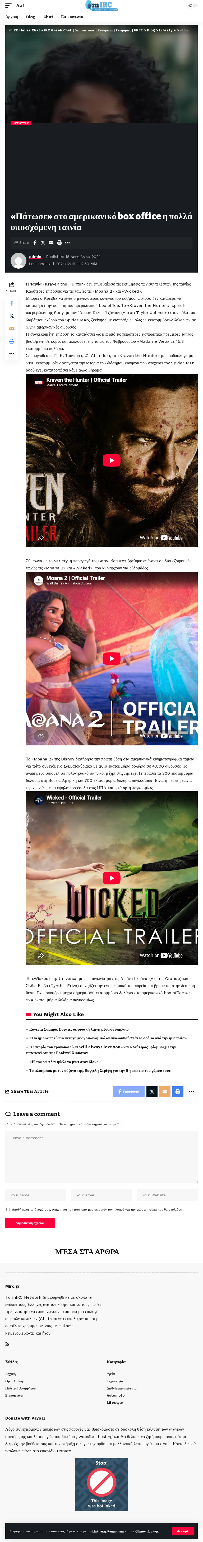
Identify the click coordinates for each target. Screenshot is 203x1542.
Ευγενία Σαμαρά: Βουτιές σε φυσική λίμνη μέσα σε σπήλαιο (79, 1029)
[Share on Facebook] (34, 243)
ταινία (35, 284)
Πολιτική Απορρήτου (108, 1531)
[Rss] (7, 1344)
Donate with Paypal (25, 1418)
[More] (67, 243)
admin (35, 256)
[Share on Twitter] (43, 243)
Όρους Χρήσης (147, 1531)
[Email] (51, 243)
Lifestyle (20, 123)
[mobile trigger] (9, 5)
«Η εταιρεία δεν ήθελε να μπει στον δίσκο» (65, 1061)
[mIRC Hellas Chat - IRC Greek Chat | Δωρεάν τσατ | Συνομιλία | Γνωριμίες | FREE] (101, 5)
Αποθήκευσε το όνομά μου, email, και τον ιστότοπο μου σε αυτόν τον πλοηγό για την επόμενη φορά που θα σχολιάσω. (98, 1209)
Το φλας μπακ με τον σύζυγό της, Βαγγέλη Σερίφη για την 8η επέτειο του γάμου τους (99, 1070)
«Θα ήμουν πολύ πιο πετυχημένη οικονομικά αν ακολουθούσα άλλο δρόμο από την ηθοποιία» (108, 1038)
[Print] (59, 243)
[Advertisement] (101, 169)
